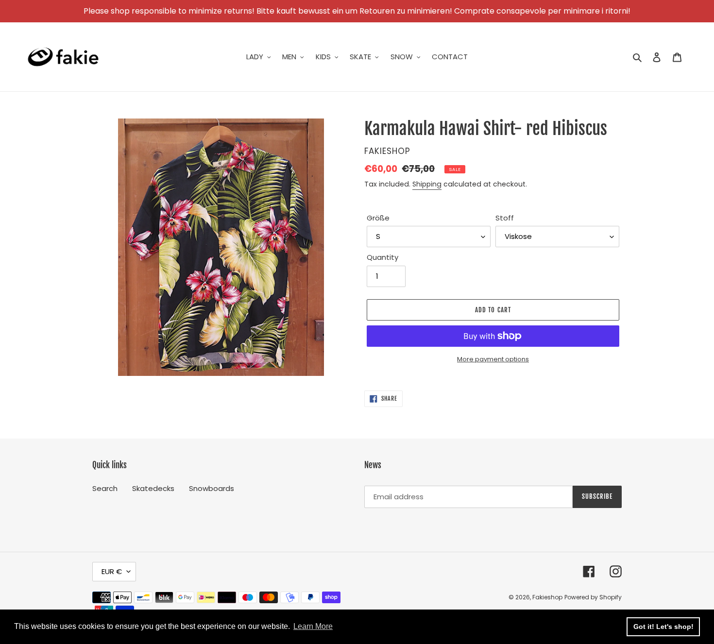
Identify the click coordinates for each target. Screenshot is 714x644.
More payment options (493, 359)
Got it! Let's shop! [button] (663, 626)
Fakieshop (547, 597)
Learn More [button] (313, 626)
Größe (378, 218)
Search (105, 488)
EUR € (112, 571)
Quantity (382, 257)
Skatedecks (153, 488)
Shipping (427, 184)
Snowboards (211, 488)
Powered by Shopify (593, 597)
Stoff (504, 218)
